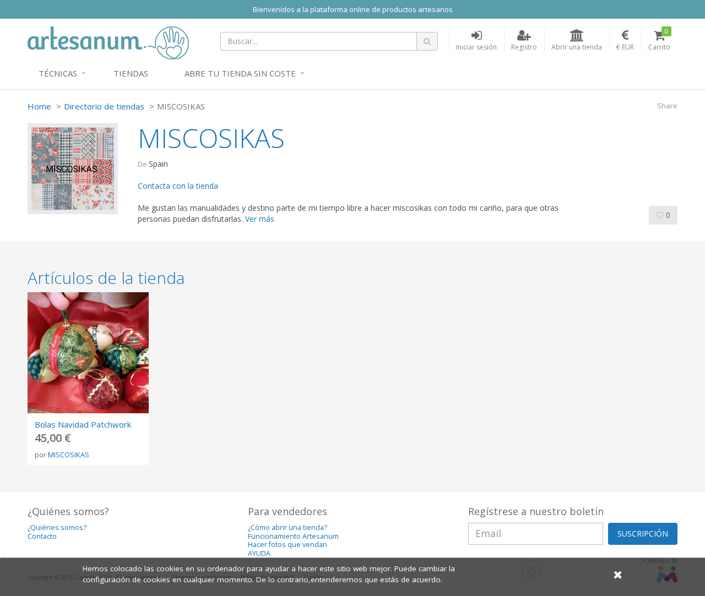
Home (39, 106)
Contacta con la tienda (178, 186)
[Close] (618, 574)
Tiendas (130, 73)
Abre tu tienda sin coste (240, 73)
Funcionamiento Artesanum (293, 536)
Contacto (42, 536)
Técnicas (58, 73)
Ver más (259, 219)
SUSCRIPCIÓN (642, 533)
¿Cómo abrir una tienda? (287, 527)
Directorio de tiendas (104, 106)
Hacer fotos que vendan (287, 544)
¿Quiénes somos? (57, 527)
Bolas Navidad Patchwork (83, 424)
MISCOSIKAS (68, 455)
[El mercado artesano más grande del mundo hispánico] (108, 41)
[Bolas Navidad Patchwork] (88, 352)
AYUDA (259, 553)
